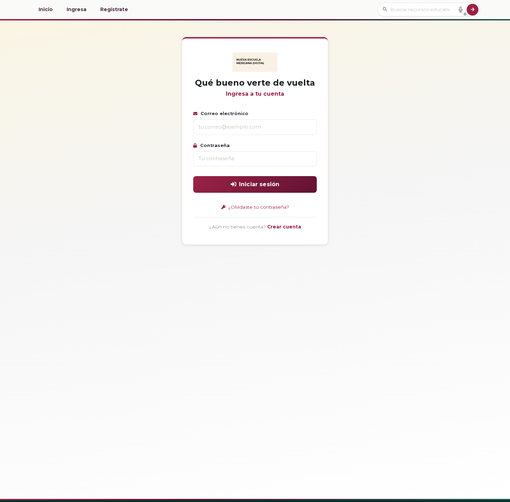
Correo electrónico (223, 113)
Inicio (46, 9)
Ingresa (76, 9)
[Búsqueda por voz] (460, 9)
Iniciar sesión (259, 184)
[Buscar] (472, 10)
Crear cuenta (284, 227)
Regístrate (114, 9)
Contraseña (214, 145)
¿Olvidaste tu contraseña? (258, 207)
